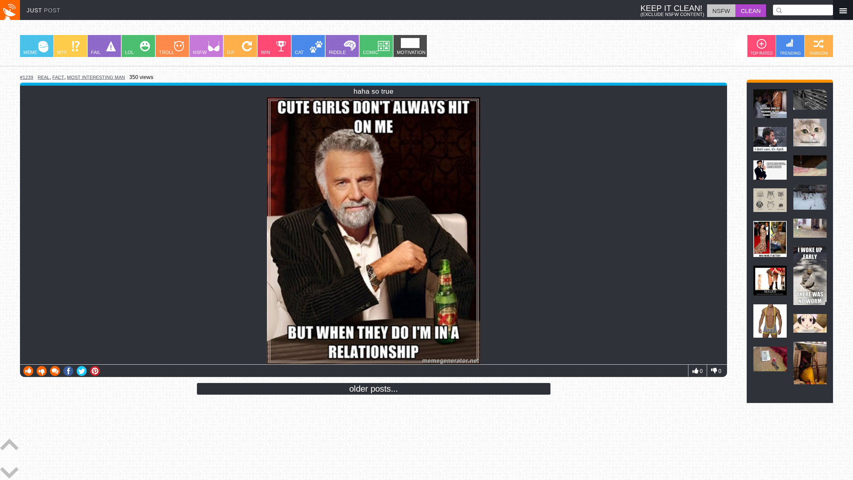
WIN (265, 52)
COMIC (371, 52)
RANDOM (819, 53)
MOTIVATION (411, 52)
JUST (43, 10)
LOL (129, 52)
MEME (30, 52)
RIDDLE (337, 52)
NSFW (200, 52)
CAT (299, 52)
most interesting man (96, 77)
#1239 (26, 77)
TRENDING (790, 53)
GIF (231, 52)
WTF (62, 52)
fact (58, 77)
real (44, 77)
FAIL (96, 52)
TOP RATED (761, 53)
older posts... (373, 389)
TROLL (166, 52)
